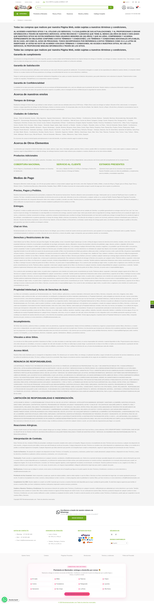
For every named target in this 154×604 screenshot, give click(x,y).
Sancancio (35, 589)
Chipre (106, 579)
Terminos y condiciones (108, 555)
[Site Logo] (23, 7)
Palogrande (83, 584)
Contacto (46, 555)
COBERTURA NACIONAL (27, 164)
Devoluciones (87, 555)
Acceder (38, 2)
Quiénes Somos (28, 2)
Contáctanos (18, 2)
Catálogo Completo (99, 14)
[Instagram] (136, 2)
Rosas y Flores (57, 14)
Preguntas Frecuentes (66, 555)
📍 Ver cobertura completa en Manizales (77, 594)
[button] (119, 543)
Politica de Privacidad (128, 555)
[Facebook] (133, 2)
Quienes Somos (26, 555)
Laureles (107, 584)
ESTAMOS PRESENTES (111, 164)
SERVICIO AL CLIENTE (69, 164)
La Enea (82, 589)
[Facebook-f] (116, 534)
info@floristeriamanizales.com (28, 540)
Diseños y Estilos (83, 14)
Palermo (82, 579)
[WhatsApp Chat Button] (4, 599)
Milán (58, 579)
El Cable (34, 579)
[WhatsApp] (139, 2)
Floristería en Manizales (40, 14)
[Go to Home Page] (14, 20)
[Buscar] (110, 7)
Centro (34, 584)
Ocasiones (70, 14)
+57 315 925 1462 (27, 534)
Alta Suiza (107, 589)
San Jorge (59, 589)
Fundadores (60, 584)
